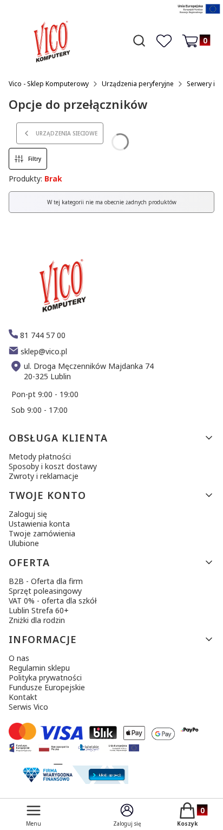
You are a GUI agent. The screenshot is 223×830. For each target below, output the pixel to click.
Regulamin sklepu (39, 668)
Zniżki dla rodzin (37, 620)
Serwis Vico (28, 707)
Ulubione (24, 543)
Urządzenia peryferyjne (138, 83)
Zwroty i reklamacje (43, 476)
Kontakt (23, 697)
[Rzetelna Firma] (74, 781)
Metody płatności (40, 456)
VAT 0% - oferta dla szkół (53, 600)
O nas (19, 658)
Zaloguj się (28, 514)
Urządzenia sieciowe (66, 133)
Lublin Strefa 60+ (39, 610)
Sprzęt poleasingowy (45, 591)
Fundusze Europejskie (47, 687)
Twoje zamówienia (42, 533)
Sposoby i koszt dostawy (53, 466)
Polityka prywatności (45, 677)
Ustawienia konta (39, 523)
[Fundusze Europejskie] (199, 15)
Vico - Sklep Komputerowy (49, 83)
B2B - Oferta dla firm (46, 581)
